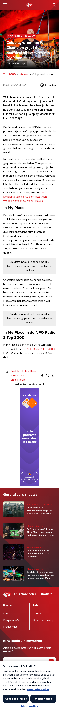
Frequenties (10, 626)
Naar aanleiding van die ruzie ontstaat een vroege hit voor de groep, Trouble (25, 196)
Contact (38, 613)
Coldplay (16, 371)
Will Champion (19, 375)
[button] (5, 5)
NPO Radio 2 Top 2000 (41, 349)
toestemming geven (19, 266)
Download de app (43, 620)
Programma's (11, 620)
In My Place (29, 371)
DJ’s (5, 613)
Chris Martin (18, 380)
